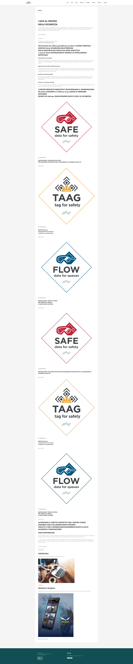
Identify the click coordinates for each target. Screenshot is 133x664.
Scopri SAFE (41, 165)
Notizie (93, 2)
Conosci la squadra (42, 546)
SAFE (67, 2)
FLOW (76, 2)
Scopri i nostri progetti (43, 638)
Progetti (81, 2)
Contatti (99, 2)
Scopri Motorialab (42, 34)
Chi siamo (88, 2)
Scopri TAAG (41, 236)
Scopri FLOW (41, 307)
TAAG (72, 2)
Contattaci (40, 38)
